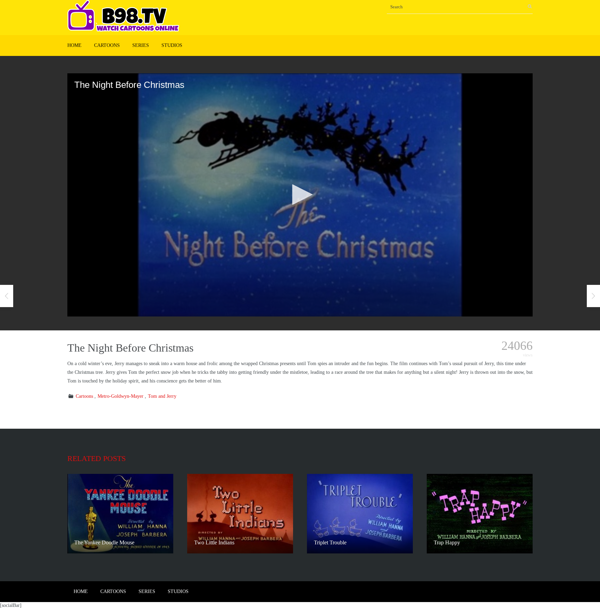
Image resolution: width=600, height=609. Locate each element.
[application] (300, 194)
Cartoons (107, 45)
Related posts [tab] (96, 458)
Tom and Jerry (162, 396)
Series (140, 45)
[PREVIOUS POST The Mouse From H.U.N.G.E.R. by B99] (6, 296)
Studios (171, 45)
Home (74, 45)
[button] (300, 194)
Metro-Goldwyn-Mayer (120, 396)
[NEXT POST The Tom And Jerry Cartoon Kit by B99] (593, 296)
